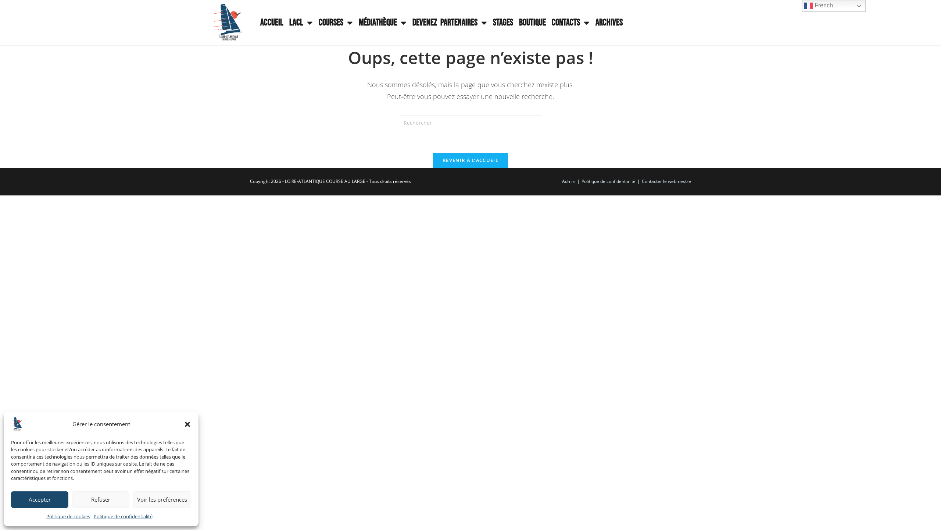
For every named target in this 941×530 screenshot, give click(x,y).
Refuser (100, 499)
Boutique (532, 22)
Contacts (566, 22)
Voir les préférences (162, 499)
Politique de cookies (68, 516)
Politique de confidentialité (123, 516)
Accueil (271, 22)
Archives (609, 22)
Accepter (40, 499)
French (823, 5)
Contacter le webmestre (666, 181)
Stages (503, 22)
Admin (568, 181)
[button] (187, 424)
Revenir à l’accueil (470, 160)
